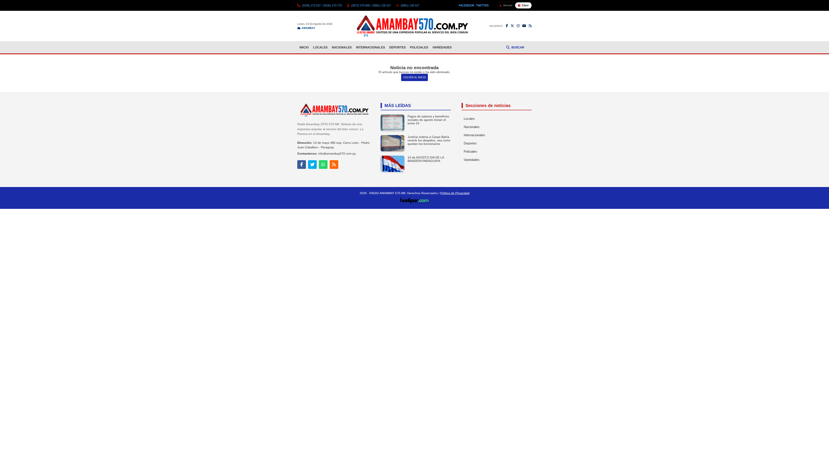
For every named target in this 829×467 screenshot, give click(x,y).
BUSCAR (517, 47)
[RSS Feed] (530, 26)
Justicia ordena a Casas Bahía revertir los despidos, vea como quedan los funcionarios (429, 140)
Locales (320, 47)
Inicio (304, 47)
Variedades (442, 47)
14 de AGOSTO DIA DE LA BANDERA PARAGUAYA (426, 159)
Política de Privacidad (455, 193)
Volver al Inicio (414, 77)
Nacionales (342, 47)
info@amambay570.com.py (337, 153)
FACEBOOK (466, 5)
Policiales (419, 47)
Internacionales (370, 47)
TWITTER (482, 5)
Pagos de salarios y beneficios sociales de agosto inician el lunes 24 (428, 120)
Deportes (397, 47)
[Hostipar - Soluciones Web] (414, 199)
